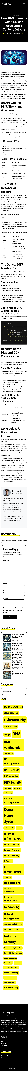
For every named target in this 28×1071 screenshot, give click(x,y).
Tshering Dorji (16, 33)
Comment (6, 560)
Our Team (4, 1045)
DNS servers (17, 788)
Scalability (9, 953)
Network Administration (10, 890)
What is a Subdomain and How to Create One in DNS (18, 636)
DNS (17, 733)
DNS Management (11, 761)
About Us (3, 1043)
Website (5, 598)
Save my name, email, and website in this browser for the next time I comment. (13, 610)
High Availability (9, 828)
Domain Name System (10, 816)
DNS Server (7, 788)
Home (10, 15)
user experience (10, 978)
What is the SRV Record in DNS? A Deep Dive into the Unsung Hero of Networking (17, 656)
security (19, 953)
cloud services (11, 713)
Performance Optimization (13, 948)
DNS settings (8, 793)
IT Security (7, 877)
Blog (14, 15)
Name (5, 583)
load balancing (12, 882)
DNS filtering (8, 753)
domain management (11, 800)
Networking (12, 907)
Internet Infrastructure (12, 836)
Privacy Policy (5, 1056)
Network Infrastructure (10, 899)
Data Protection (10, 726)
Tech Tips (17, 963)
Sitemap (3, 1058)
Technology (8, 963)
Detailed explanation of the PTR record (18, 672)
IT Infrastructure (12, 869)
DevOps (7, 735)
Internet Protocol (11, 845)
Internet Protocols (12, 850)
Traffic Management (11, 967)
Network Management (11, 916)
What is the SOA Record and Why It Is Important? (18, 664)
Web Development (9, 982)
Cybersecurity (15, 720)
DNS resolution (11, 776)
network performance (13, 929)
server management (10, 958)
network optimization (13, 924)
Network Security (10, 939)
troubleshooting (11, 973)
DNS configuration (13, 744)
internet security (11, 856)
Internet (19, 828)
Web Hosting (11, 987)
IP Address (8, 861)
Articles (17, 15)
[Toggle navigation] (24, 4)
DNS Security (13, 782)
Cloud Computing (13, 707)
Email (5, 591)
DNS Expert (8, 4)
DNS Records (11, 770)
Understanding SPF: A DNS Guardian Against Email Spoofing (18, 646)
